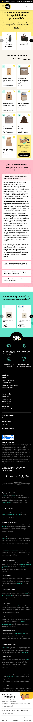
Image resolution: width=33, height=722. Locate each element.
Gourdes (4, 495)
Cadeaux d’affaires (7, 404)
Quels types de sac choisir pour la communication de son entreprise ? (15, 264)
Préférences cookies (25, 485)
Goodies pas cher (6, 401)
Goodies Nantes (6, 399)
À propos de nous (6, 382)
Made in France (24, 652)
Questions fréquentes (8, 380)
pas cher (27, 659)
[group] (9, 316)
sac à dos (18, 514)
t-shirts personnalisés (20, 633)
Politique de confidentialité (10, 485)
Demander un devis (7, 387)
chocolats (4, 624)
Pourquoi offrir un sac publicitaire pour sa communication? (15, 177)
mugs (13, 495)
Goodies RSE (5, 396)
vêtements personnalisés (10, 550)
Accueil (4, 12)
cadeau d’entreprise (12, 676)
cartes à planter (17, 605)
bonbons (9, 624)
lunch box (4, 526)
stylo (3, 580)
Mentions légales (25, 483)
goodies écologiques (7, 502)
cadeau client (19, 583)
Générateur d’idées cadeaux (10, 385)
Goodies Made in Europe (8, 409)
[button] (3, 7)
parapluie (5, 647)
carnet (5, 538)
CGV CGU (17, 483)
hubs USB (6, 566)
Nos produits (6, 394)
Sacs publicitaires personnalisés (17, 297)
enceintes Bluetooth (25, 564)
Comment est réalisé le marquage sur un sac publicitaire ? (15, 272)
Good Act (5, 375)
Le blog (4, 377)
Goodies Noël (5, 406)
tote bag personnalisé (8, 514)
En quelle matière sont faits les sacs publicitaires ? (15, 279)
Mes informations (8, 415)
